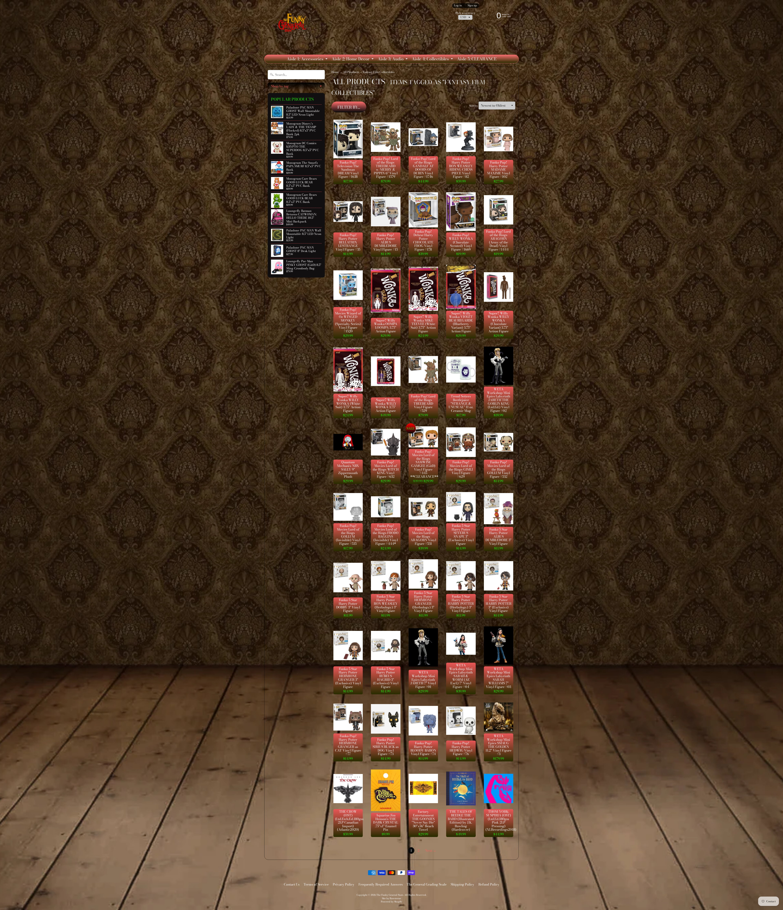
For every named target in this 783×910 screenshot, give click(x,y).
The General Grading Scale (427, 884)
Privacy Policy (343, 884)
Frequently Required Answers (380, 884)
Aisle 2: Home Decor (353, 59)
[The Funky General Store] (293, 23)
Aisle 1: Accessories (307, 59)
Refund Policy (488, 884)
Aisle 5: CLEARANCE (477, 59)
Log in (458, 5)
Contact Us (292, 884)
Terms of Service (316, 884)
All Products (351, 72)
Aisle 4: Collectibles (433, 59)
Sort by (473, 106)
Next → (430, 850)
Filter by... (348, 107)
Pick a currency (465, 12)
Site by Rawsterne (391, 898)
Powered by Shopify (391, 901)
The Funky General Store (389, 895)
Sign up (472, 5)
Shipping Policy (462, 884)
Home (335, 72)
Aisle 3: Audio (393, 59)
